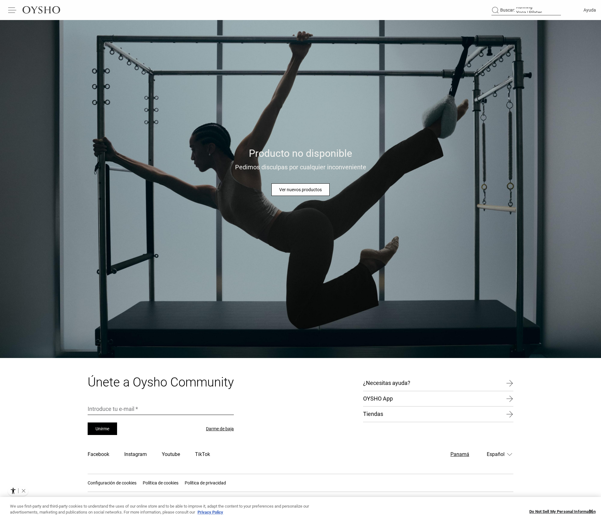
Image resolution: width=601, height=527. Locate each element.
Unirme (102, 428)
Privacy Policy (210, 512)
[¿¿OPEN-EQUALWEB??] (18, 491)
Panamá (459, 454)
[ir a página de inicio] (41, 10)
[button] (23, 490)
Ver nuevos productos (300, 189)
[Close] (591, 511)
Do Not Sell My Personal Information (562, 511)
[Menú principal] (13, 10)
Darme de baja (220, 428)
